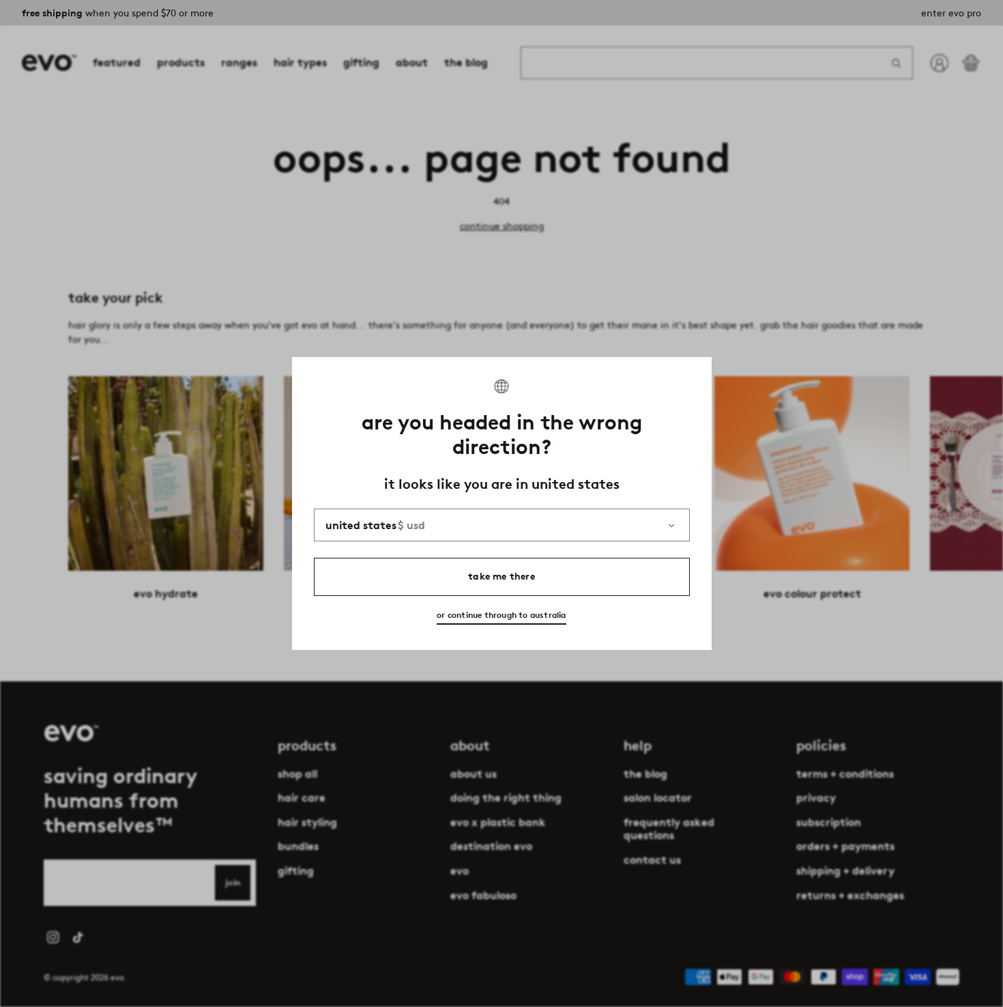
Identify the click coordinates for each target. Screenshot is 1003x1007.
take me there (501, 576)
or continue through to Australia (501, 615)
